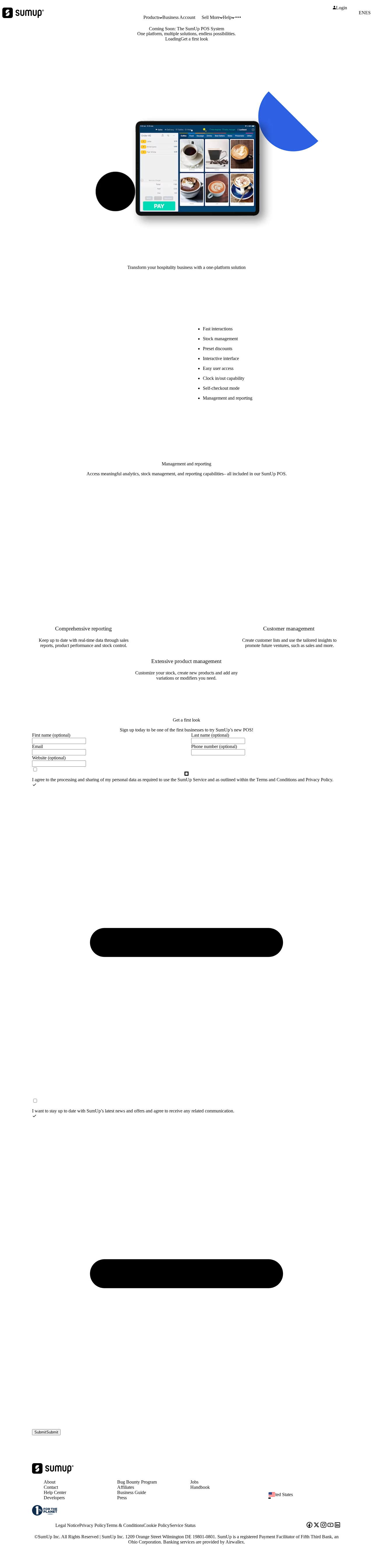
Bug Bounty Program (137, 1481)
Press (122, 1497)
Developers (54, 1497)
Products (151, 17)
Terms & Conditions (124, 1525)
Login (341, 8)
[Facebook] (309, 1525)
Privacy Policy (92, 1525)
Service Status (183, 1525)
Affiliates (125, 1487)
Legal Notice (67, 1525)
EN (362, 12)
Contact (51, 1487)
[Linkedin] (337, 1525)
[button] (307, 1498)
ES (368, 12)
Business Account (178, 17)
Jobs (194, 1481)
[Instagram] (323, 1525)
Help (227, 17)
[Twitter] (316, 1525)
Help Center (55, 1492)
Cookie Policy (156, 1525)
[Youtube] (330, 1525)
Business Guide (131, 1492)
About (49, 1481)
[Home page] (53, 1472)
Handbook (200, 1487)
